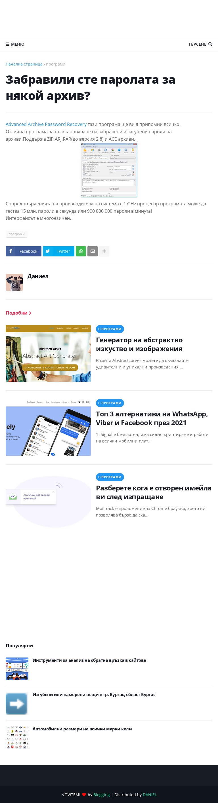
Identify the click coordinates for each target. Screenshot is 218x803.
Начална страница (24, 64)
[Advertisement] (109, 18)
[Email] (92, 251)
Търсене (197, 44)
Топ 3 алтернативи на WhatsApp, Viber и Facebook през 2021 (152, 418)
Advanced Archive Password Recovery (47, 124)
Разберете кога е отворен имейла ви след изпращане (154, 492)
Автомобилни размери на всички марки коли (82, 729)
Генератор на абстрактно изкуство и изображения (139, 344)
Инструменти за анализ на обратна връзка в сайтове (89, 660)
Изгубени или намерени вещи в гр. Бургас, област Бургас (94, 694)
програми (55, 64)
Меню (17, 44)
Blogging (101, 794)
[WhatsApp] (81, 251)
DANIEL (150, 794)
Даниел (38, 276)
